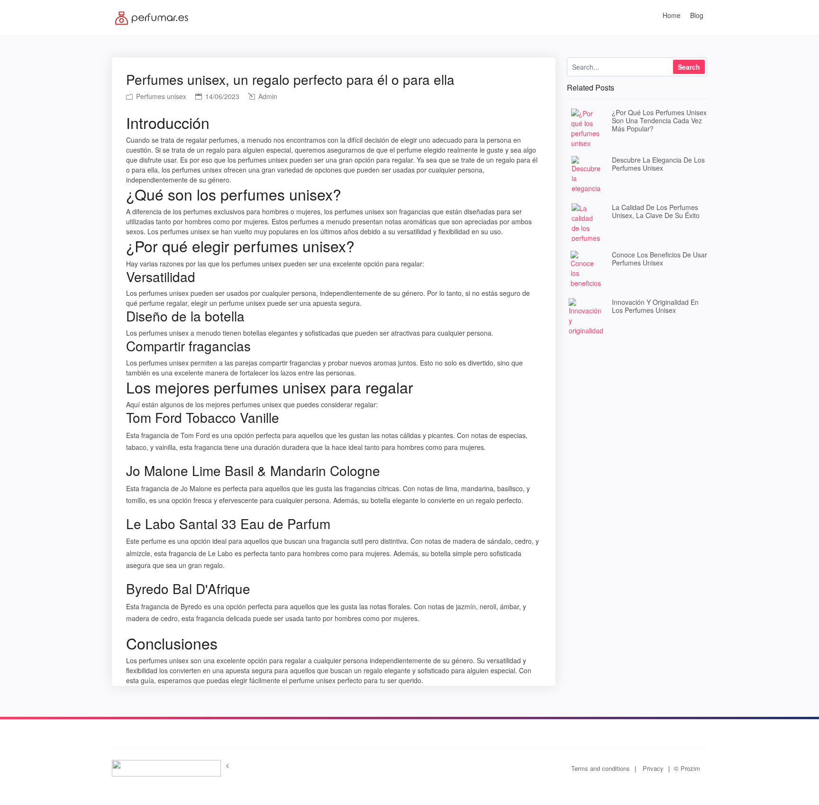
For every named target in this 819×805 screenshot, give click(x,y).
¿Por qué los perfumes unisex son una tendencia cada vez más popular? (659, 120)
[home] (153, 16)
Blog (696, 15)
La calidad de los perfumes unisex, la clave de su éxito (656, 211)
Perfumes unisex (160, 96)
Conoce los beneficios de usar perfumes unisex (659, 258)
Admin (266, 96)
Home (672, 15)
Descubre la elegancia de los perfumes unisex (658, 164)
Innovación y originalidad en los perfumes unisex (655, 306)
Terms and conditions (600, 768)
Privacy (653, 768)
